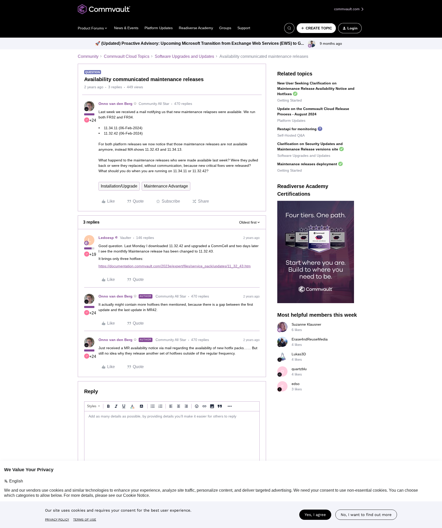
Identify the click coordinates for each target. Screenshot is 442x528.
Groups (225, 28)
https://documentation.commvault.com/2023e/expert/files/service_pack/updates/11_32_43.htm (174, 266)
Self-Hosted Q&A (291, 135)
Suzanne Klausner (306, 324)
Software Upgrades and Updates (184, 56)
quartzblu (299, 369)
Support (243, 28)
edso (296, 384)
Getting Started (289, 100)
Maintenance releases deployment (307, 164)
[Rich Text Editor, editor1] (171, 437)
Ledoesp (106, 238)
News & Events (126, 28)
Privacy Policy (57, 519)
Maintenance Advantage (166, 186)
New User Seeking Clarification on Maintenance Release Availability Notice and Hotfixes (316, 88)
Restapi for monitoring (297, 129)
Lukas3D (299, 354)
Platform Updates (159, 28)
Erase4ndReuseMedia (310, 339)
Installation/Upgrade (119, 186)
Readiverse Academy (196, 28)
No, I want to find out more (366, 514)
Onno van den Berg (115, 104)
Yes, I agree (315, 514)
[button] (316, 28)
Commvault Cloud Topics (126, 56)
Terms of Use (84, 519)
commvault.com (347, 9)
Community (88, 56)
